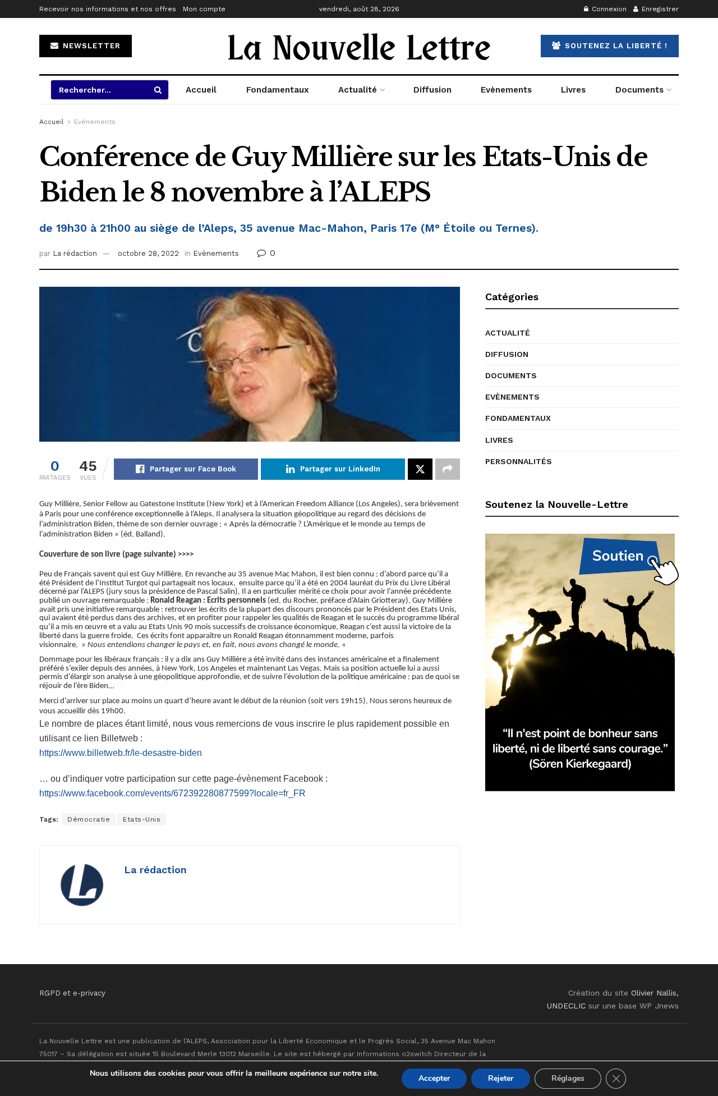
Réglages (567, 1078)
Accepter (434, 1078)
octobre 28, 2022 (148, 253)
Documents (639, 90)
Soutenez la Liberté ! (615, 46)
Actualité (357, 90)
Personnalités (518, 461)
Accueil (201, 90)
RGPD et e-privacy (72, 993)
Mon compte (204, 9)
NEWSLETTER (90, 46)
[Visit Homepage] (359, 46)
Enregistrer (659, 9)
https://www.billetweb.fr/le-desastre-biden (120, 753)
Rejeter (500, 1078)
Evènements (506, 90)
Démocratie (88, 819)
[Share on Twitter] (420, 469)
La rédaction (75, 253)
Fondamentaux (277, 90)
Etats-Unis (141, 819)
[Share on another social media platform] (447, 469)
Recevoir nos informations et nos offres (107, 9)
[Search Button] (159, 90)
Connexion (608, 9)
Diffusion (432, 90)
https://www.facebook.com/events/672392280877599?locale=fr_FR (172, 793)
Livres (573, 90)
